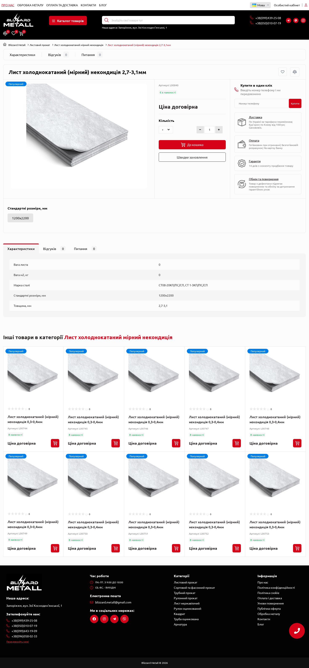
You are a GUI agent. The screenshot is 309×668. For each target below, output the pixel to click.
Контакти (88, 5)
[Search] (106, 20)
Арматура (180, 624)
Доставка (255, 117)
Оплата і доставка (270, 598)
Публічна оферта (269, 608)
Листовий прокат (40, 45)
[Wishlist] (57, 353)
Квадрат (179, 614)
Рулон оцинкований (187, 608)
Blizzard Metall (16, 45)
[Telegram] (288, 20)
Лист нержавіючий (186, 603)
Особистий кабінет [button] (287, 5)
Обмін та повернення (264, 179)
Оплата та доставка (62, 5)
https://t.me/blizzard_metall (114, 619)
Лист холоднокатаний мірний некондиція (78, 45)
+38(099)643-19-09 (24, 631)
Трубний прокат (184, 593)
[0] (5, 33)
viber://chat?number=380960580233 (124, 619)
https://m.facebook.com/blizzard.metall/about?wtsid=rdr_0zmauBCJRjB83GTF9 (94, 619)
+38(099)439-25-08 (268, 18)
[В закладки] (282, 72)
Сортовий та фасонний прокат (194, 587)
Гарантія (255, 161)
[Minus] (200, 129)
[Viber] (295, 20)
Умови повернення (271, 603)
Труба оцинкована (186, 619)
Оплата (254, 140)
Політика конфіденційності (276, 587)
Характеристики (22, 54)
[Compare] (57, 369)
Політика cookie (268, 593)
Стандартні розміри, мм (27, 208)
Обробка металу (30, 5)
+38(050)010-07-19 (268, 23)
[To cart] (55, 443)
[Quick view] (57, 361)
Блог (103, 5)
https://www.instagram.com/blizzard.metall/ (104, 619)
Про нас (7, 5)
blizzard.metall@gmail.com (113, 602)
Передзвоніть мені (17, 641)
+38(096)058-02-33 (24, 636)
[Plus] (219, 129)
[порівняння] (294, 72)
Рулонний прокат (185, 598)
